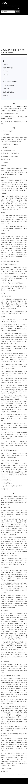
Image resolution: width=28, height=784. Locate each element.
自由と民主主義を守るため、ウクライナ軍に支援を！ (16, 774)
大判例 (4, 3)
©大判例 (14, 781)
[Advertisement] (14, 30)
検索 (17, 11)
